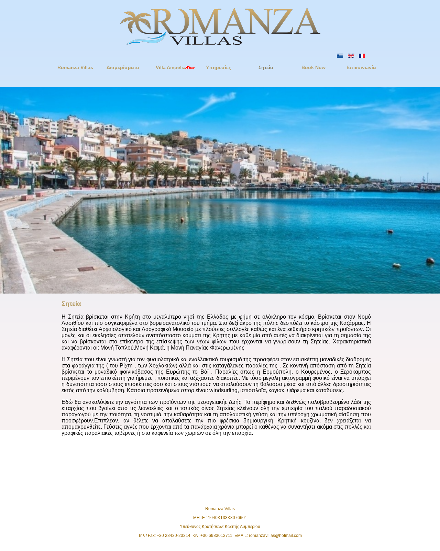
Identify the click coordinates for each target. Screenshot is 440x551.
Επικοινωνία (361, 67)
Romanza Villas (75, 67)
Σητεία (265, 67)
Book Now (313, 67)
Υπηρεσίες (218, 67)
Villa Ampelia (171, 67)
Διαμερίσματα (123, 67)
